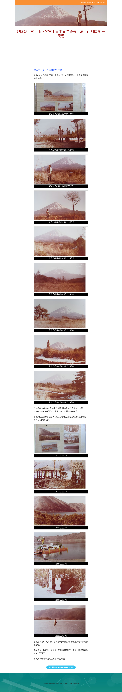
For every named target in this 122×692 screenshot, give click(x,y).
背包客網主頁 (101, 2)
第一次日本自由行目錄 (88, 2)
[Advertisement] (61, 54)
